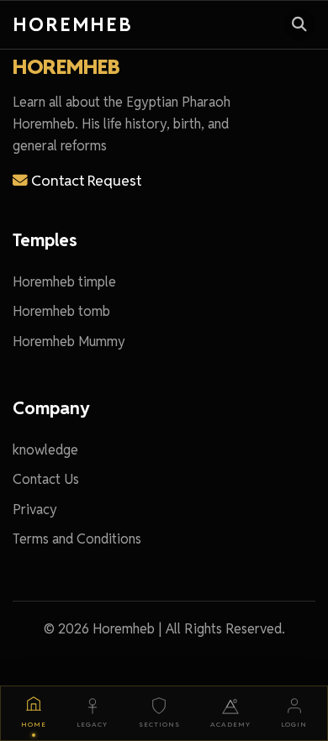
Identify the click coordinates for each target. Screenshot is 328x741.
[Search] (299, 24)
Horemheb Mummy (69, 341)
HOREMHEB (66, 67)
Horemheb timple (64, 282)
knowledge (45, 450)
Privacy (35, 509)
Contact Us (46, 479)
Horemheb (73, 24)
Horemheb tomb (61, 311)
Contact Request (84, 180)
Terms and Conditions (77, 539)
